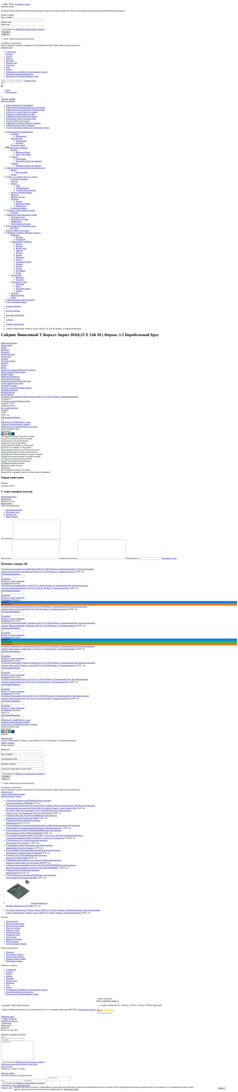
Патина (19, 266)
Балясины (15, 235)
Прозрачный (21, 136)
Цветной (19, 143)
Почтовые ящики (23, 289)
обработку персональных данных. (30, 29)
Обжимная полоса (23, 262)
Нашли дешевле (23, 424)
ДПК (18, 186)
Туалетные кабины (19, 208)
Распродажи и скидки (15, 957)
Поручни (20, 280)
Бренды (9, 58)
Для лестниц (16, 275)
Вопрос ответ (11, 63)
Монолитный (16, 139)
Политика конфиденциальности (19, 74)
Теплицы (15, 199)
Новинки (10, 952)
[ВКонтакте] (2, 433)
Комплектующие (30, 116)
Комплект (5, 377)
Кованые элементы (33, 123)
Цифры (19, 291)
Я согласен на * (24, 1062)
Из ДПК (14, 228)
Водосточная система (36, 110)
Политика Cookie (71, 1089)
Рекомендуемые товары (16, 959)
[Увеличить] (39, 397)
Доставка (10, 61)
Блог (8, 67)
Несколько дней (12, 512)
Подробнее (5, 579)
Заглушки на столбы (19, 219)
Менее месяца (12, 517)
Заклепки (15, 293)
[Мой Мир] (9, 433)
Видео (3, 394)
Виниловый (6, 499)
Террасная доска (29, 119)
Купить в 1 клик (23, 422)
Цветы (18, 273)
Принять (222, 1088)
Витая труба (21, 248)
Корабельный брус (9, 497)
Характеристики (8, 381)
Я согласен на (24, 29)
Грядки (14, 183)
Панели (14, 150)
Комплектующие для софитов (28, 166)
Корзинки (20, 257)
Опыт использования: (10, 506)
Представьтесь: (132, 558)
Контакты (10, 65)
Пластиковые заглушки (21, 224)
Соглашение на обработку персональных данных (27, 72)
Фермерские (21, 206)
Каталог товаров (8, 99)
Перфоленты (16, 222)
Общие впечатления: (68, 558)
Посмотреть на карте (87, 1010)
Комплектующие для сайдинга (29, 161)
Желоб (13, 170)
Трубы (13, 175)
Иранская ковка (17, 295)
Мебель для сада (18, 197)
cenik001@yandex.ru (110, 1001)
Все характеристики (9, 408)
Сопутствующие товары (39, 128)
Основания (20, 239)
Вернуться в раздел (9, 370)
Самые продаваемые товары (13, 794)
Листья (19, 260)
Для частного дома (19, 282)
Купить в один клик (28, 1064)
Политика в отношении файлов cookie (22, 76)
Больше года (11, 514)
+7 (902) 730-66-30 (8, 4)
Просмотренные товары (11, 796)
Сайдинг (14, 157)
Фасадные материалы (36, 107)
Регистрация (11, 92)
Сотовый (15, 134)
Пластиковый (21, 172)
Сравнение (20, 581)
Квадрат (19, 253)
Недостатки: (6, 558)
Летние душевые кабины (21, 192)
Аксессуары (6, 383)
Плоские (14, 213)
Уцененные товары (14, 961)
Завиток (19, 251)
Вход (8, 90)
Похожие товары (8, 388)
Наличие (4, 390)
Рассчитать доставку (29, 427)
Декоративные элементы (21, 242)
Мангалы (15, 195)
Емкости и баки (28, 114)
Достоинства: (6, 538)
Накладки (20, 284)
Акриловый (21, 159)
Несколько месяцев (14, 510)
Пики (18, 286)
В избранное (6, 583)
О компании (11, 52)
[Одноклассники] (5, 433)
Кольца (19, 255)
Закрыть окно (7, 47)
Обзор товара (6, 372)
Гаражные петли (18, 217)
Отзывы (9, 54)
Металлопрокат (28, 125)
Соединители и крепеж (26, 190)
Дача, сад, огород (30, 112)
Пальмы (19, 264)
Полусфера (20, 271)
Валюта (19, 244)
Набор (3, 374)
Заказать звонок (23, 4)
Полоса (19, 268)
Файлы (4, 392)
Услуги (9, 56)
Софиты (14, 163)
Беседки (14, 181)
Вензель (19, 246)
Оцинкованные (22, 188)
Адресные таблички (19, 179)
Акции (9, 70)
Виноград (20, 277)
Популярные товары (14, 954)
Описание (5, 379)
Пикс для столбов (23, 154)
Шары (13, 298)
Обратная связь (7, 1016)
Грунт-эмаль (24, 121)
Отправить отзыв (169, 558)
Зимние (19, 201)
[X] (12, 433)
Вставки (19, 237)
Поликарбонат (27, 105)
